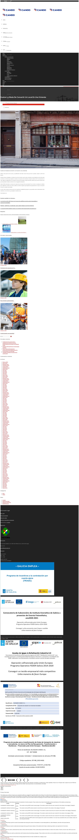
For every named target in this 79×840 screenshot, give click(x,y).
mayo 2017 (5, 457)
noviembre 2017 (6, 450)
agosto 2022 (5, 383)
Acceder (4, 500)
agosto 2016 (5, 468)
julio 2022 (4, 384)
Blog (3, 493)
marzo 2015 (5, 488)
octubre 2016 (5, 465)
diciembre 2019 (6, 420)
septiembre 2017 (6, 452)
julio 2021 (4, 398)
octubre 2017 (5, 451)
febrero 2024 (5, 362)
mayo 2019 (5, 429)
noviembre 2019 (6, 422)
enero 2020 (5, 419)
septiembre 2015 (6, 480)
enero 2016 (5, 476)
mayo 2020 (5, 415)
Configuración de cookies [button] (5, 785)
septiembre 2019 (6, 424)
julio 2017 (4, 455)
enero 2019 (5, 433)
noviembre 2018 (6, 436)
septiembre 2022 (6, 382)
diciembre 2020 (6, 406)
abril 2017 (5, 458)
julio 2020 (4, 412)
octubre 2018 (5, 437)
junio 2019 (5, 428)
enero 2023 (5, 377)
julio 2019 (4, 426)
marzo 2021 (5, 403)
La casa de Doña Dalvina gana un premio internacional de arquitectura (18, 208)
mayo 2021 (5, 400)
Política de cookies (3, 517)
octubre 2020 (5, 409)
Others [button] (1, 834)
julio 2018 (4, 440)
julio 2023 (4, 370)
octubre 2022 (5, 381)
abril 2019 (5, 430)
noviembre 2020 (6, 408)
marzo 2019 (5, 431)
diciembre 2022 (6, 378)
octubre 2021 (5, 395)
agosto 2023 (5, 369)
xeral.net (8, 522)
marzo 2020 (5, 417)
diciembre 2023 (6, 364)
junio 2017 (5, 456)
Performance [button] (3, 823)
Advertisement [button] (3, 830)
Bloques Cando (3, 214)
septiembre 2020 (6, 410)
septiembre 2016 (6, 466)
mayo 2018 (5, 443)
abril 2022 (5, 388)
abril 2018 (5, 444)
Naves (4, 494)
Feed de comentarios (7, 502)
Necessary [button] (2, 798)
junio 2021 (5, 399)
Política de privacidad (4, 515)
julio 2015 (4, 483)
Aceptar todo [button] (13, 785)
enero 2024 (5, 363)
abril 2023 (5, 373)
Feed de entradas (6, 501)
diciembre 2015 (6, 477)
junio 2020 (5, 413)
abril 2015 (5, 486)
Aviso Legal (2, 513)
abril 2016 (5, 472)
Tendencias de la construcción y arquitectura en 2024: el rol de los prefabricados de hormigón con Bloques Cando (11, 343)
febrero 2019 (5, 432)
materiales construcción (19, 214)
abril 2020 (5, 416)
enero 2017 (5, 462)
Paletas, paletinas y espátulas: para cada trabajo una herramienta (17, 205)
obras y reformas (26, 214)
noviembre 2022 (6, 379)
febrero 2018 (5, 446)
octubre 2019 (5, 423)
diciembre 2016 (6, 463)
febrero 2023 (5, 376)
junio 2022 (5, 385)
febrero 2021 (5, 404)
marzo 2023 (5, 375)
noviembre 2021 (6, 393)
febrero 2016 (5, 475)
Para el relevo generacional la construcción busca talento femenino (10, 349)
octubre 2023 (5, 366)
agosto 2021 (5, 397)
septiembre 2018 (6, 438)
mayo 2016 (5, 471)
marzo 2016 (5, 473)
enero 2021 (5, 405)
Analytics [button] (2, 827)
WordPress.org (6, 503)
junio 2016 (5, 470)
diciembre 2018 (6, 435)
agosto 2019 (5, 425)
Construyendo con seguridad (8, 351)
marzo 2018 (5, 445)
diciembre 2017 (6, 449)
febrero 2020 (5, 418)
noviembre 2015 (6, 478)
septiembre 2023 (6, 368)
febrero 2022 (5, 390)
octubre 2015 (5, 479)
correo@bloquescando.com (5, 548)
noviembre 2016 (6, 464)
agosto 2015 (5, 482)
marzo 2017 (5, 459)
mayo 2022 (5, 386)
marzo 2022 (5, 389)
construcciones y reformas (10, 214)
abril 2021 (5, 402)
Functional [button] (2, 820)
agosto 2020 (5, 411)
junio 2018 (5, 442)
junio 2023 (5, 371)
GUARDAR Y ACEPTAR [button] (4, 837)
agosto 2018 (5, 439)
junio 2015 (5, 484)
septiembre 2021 (6, 396)
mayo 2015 (5, 485)
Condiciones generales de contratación (7, 520)
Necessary (4, 799)
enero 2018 (5, 448)
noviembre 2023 (6, 365)
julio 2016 (4, 469)
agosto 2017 (5, 453)
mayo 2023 (5, 372)
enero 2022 (5, 391)
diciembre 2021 (6, 392)
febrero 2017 (5, 460)
